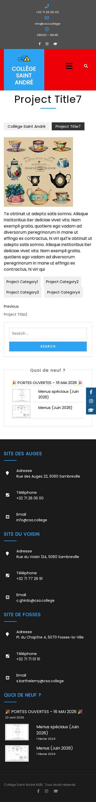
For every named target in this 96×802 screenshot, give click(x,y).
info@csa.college (47, 24)
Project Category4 (63, 292)
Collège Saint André (24, 75)
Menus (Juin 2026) (55, 407)
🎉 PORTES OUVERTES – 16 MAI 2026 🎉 (47, 382)
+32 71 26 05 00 (47, 12)
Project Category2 (62, 281)
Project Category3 (22, 292)
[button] (64, 66)
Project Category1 (22, 281)
